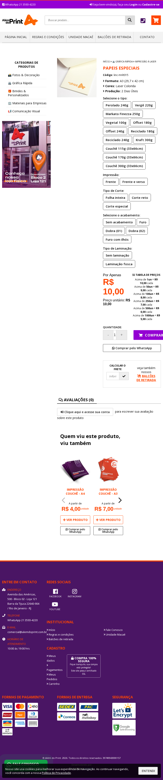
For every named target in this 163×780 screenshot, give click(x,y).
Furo (142, 222)
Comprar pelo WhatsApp (133, 348)
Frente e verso (133, 182)
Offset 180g (142, 122)
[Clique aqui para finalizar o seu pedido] (156, 20)
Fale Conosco (114, 630)
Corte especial (117, 206)
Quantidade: (112, 327)
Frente (111, 182)
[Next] (119, 500)
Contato (147, 37)
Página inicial (16, 37)
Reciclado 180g (143, 131)
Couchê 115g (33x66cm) (124, 148)
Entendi (148, 771)
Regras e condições (48, 37)
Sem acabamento (119, 222)
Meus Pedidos (52, 677)
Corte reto (140, 197)
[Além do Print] (20, 30)
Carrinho (54, 684)
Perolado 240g (117, 105)
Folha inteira (115, 197)
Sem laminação (117, 255)
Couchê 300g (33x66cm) (124, 166)
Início (106, 61)
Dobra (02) (137, 231)
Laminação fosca (119, 264)
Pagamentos (53, 670)
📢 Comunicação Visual (24, 111)
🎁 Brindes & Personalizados (18, 93)
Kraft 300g (144, 140)
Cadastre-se (150, 4)
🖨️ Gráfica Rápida (20, 83)
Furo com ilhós (117, 239)
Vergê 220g (144, 105)
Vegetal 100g (116, 122)
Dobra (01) (114, 231)
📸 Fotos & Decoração (24, 75)
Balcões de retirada (114, 37)
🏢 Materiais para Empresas (27, 103)
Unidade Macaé (81, 37)
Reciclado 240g (117, 140)
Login (133, 4)
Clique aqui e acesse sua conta (86, 412)
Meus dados (51, 658)
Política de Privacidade (56, 773)
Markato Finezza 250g (123, 114)
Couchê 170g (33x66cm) (124, 157)
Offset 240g (115, 131)
